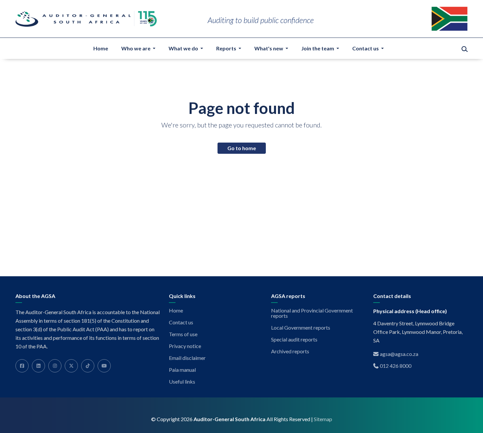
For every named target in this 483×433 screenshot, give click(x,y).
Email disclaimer (187, 358)
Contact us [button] (366, 48)
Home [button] (100, 48)
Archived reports (290, 351)
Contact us (181, 322)
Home (176, 310)
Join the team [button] (318, 48)
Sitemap (323, 419)
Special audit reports (294, 339)
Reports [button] (226, 48)
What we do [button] (184, 48)
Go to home (241, 148)
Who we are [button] (136, 48)
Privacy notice (185, 346)
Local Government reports (300, 327)
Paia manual (182, 369)
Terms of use (183, 334)
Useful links (182, 381)
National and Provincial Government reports (312, 313)
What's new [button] (269, 48)
